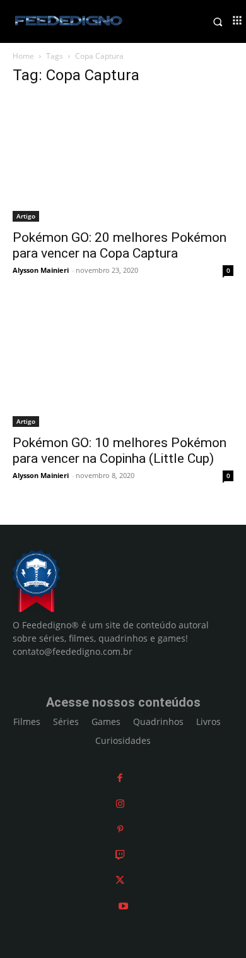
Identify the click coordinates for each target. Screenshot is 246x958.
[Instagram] (120, 803)
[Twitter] (120, 880)
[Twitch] (120, 854)
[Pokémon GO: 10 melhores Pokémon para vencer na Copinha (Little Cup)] (123, 364)
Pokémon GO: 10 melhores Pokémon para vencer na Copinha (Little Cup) (119, 450)
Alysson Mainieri (41, 270)
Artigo (25, 216)
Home (23, 56)
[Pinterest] (120, 828)
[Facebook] (119, 777)
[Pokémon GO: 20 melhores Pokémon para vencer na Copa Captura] (123, 159)
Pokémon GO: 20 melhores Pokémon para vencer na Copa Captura (119, 245)
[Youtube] (123, 906)
